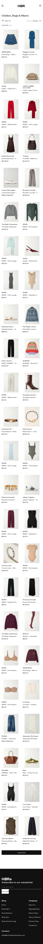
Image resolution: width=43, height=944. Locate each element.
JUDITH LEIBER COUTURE (28, 87)
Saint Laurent (7, 361)
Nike (24, 770)
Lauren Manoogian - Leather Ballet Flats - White (10, 192)
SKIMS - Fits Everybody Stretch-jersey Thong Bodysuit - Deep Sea (31, 227)
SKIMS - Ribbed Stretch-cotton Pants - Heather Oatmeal (10, 397)
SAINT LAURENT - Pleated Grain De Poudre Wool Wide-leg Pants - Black (10, 363)
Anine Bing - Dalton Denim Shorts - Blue (10, 54)
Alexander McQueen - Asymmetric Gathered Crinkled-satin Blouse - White (31, 738)
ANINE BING (6, 52)
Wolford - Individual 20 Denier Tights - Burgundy (31, 636)
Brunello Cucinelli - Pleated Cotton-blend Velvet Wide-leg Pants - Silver (31, 192)
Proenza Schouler (29, 599)
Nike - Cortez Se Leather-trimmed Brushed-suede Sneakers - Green (31, 773)
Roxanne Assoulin (8, 497)
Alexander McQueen (30, 736)
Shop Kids (5, 917)
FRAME (4, 736)
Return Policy (33, 913)
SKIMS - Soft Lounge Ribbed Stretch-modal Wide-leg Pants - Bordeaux (10, 534)
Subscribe (5, 891)
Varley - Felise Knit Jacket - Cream (10, 88)
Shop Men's (6, 909)
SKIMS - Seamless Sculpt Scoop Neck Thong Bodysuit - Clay (31, 295)
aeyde (25, 258)
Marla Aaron (27, 429)
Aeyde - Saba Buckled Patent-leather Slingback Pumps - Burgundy (31, 261)
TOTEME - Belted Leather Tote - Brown (31, 158)
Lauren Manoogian (8, 190)
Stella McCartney (29, 838)
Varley (4, 86)
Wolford (26, 634)
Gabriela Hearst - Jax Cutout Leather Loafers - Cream (10, 329)
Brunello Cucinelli (29, 190)
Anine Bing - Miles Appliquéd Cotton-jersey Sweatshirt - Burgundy (31, 670)
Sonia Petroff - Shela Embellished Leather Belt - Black (10, 431)
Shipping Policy (34, 909)
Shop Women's (7, 913)
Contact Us (33, 925)
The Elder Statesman (9, 224)
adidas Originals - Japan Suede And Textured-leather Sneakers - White (31, 500)
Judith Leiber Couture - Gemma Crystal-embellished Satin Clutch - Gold (31, 90)
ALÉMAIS (26, 361)
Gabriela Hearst (7, 326)
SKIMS (4, 122)
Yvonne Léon (6, 565)
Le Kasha (26, 702)
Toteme (25, 156)
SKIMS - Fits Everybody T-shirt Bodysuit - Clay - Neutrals (31, 568)
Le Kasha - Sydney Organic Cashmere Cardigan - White (31, 704)
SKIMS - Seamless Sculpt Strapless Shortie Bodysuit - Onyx (31, 534)
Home (4, 905)
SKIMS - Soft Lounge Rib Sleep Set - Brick (31, 124)
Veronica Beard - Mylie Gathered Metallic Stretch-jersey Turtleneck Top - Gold (10, 841)
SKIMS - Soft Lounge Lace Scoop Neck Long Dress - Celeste (10, 465)
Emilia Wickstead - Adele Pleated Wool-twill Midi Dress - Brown (10, 158)
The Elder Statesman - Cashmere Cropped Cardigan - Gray (10, 227)
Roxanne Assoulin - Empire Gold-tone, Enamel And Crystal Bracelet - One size (10, 500)
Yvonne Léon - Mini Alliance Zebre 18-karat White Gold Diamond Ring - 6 (10, 568)
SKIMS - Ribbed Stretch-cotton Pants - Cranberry (10, 124)
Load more (22, 852)
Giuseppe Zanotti (29, 395)
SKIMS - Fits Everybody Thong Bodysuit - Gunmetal (31, 465)
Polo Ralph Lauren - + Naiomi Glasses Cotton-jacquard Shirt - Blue (31, 329)
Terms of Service (35, 917)
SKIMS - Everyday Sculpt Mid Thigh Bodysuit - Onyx (10, 807)
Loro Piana (27, 804)
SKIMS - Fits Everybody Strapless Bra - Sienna (10, 704)
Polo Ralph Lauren (29, 326)
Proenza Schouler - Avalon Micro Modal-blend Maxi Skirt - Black (31, 602)
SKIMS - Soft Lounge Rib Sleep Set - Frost (10, 261)
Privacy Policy (34, 921)
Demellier (5, 770)
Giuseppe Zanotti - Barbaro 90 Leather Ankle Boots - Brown (31, 397)
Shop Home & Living (9, 921)
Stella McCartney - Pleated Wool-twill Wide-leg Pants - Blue (31, 841)
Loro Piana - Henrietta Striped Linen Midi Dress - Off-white (31, 807)
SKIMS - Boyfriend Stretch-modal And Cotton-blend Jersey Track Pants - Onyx (10, 602)
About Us (32, 905)
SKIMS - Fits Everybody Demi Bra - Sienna (10, 670)
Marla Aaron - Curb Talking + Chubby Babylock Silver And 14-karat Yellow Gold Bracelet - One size (31, 431)
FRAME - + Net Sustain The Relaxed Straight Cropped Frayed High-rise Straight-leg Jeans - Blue (10, 738)
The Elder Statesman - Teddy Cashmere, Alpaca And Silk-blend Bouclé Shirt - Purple (10, 636)
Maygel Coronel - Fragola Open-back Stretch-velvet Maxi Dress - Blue (31, 54)
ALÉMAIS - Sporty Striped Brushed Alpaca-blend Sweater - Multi (31, 363)
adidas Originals (28, 497)
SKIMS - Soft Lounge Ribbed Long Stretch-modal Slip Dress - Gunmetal (10, 295)
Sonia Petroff (7, 429)
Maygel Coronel (28, 52)
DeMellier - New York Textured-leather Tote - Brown (10, 773)
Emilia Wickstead (8, 156)
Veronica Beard (7, 838)
